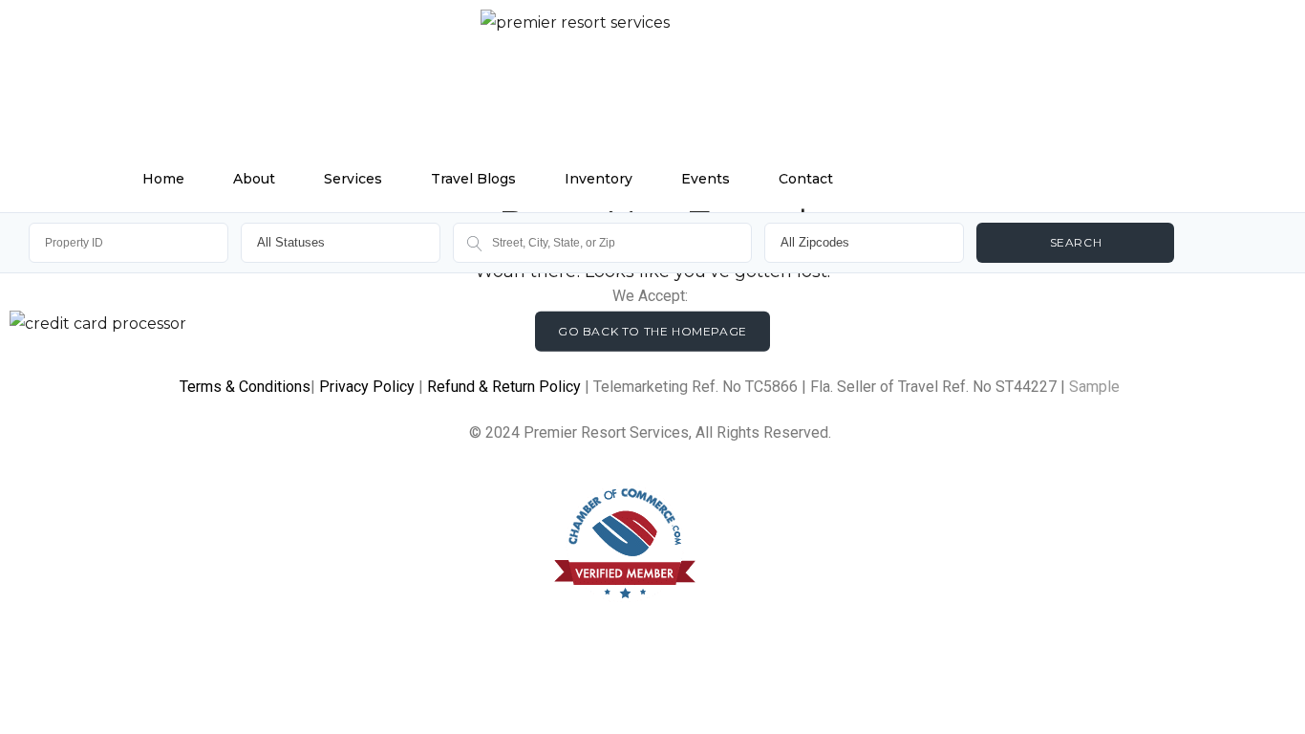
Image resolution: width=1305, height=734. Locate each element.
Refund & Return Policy (504, 387)
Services (353, 178)
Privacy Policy (367, 387)
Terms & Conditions (245, 387)
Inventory (598, 178)
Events (705, 178)
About (254, 178)
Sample (1094, 387)
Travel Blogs (473, 178)
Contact (806, 178)
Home (163, 178)
